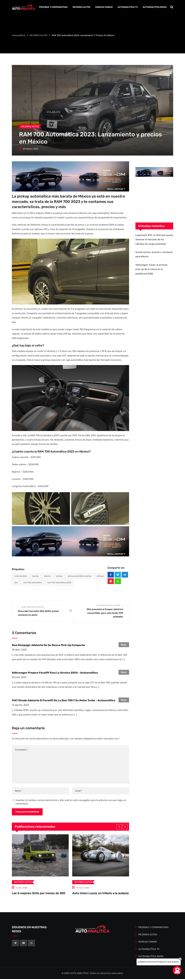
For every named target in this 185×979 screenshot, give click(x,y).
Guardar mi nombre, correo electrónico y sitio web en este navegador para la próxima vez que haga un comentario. (70, 802)
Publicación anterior (32, 607)
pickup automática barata (79, 576)
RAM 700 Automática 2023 (59, 582)
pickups (100, 576)
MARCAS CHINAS (104, 7)
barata (35, 576)
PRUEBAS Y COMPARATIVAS (53, 7)
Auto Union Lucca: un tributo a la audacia (40, 893)
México (47, 576)
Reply (124, 644)
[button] (119, 826)
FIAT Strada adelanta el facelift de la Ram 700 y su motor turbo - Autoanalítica (63, 700)
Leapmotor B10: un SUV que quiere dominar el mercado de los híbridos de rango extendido (154, 239)
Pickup (59, 576)
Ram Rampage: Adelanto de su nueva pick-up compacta (48, 645)
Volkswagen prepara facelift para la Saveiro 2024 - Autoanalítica (55, 672)
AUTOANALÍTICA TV (128, 7)
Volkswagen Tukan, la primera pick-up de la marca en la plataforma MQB (151, 269)
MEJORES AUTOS (81, 7)
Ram (16, 582)
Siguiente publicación (108, 605)
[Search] (171, 7)
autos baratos (20, 576)
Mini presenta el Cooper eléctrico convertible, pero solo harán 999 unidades (105, 613)
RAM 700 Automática (32, 582)
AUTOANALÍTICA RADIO (154, 7)
